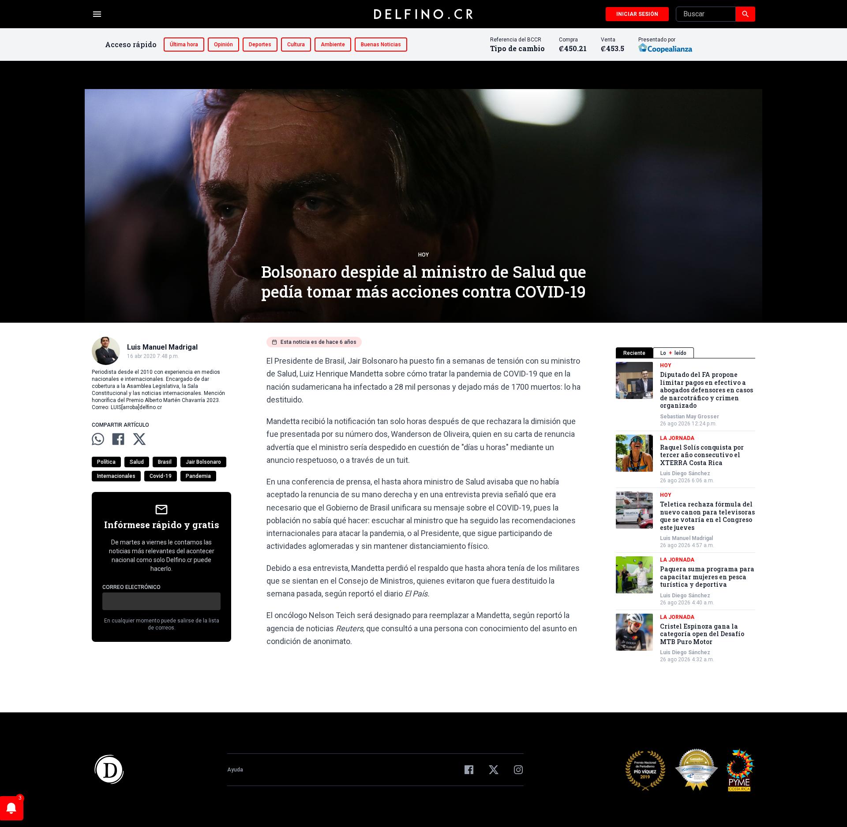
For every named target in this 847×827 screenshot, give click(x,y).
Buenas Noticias (381, 44)
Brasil (165, 462)
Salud (137, 462)
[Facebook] (469, 769)
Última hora (184, 44)
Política (106, 462)
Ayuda (235, 770)
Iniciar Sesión (637, 14)
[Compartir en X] (139, 439)
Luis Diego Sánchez (685, 473)
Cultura (296, 44)
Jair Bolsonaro (203, 462)
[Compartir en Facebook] (118, 439)
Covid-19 (161, 476)
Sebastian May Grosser (689, 417)
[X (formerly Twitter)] (493, 769)
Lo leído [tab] (673, 353)
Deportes (260, 44)
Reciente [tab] (634, 353)
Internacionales (116, 476)
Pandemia (198, 476)
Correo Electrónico (131, 587)
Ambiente (333, 44)
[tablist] (685, 352)
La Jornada (677, 438)
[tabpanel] (685, 512)
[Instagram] (518, 769)
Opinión (223, 44)
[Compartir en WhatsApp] (98, 439)
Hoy (423, 255)
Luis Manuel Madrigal (686, 538)
